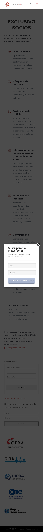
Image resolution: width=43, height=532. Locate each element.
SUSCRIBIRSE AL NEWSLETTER (21, 281)
